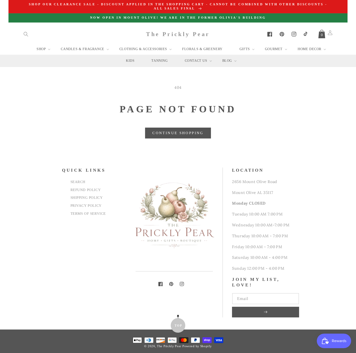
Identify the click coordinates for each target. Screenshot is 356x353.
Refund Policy (85, 190)
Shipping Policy (86, 197)
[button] (26, 34)
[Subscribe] (265, 312)
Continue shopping (177, 133)
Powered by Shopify (197, 346)
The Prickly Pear (169, 346)
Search (78, 182)
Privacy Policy (86, 205)
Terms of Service (88, 213)
